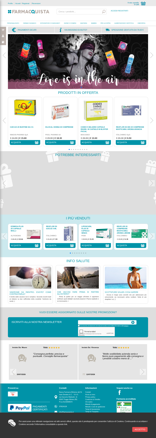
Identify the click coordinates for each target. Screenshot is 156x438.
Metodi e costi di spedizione (95, 407)
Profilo (10, 3)
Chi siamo (88, 402)
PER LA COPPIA (105, 23)
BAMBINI (94, 23)
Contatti (88, 392)
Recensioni (36, 3)
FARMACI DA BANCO (29, 23)
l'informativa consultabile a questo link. (51, 424)
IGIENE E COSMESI (70, 23)
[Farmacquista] (28, 11)
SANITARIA (83, 23)
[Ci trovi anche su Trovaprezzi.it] (13, 394)
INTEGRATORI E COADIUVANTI (50, 23)
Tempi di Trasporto (91, 412)
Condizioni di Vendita (92, 399)
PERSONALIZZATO (13, 23)
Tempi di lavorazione (92, 409)
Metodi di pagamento (92, 404)
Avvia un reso (90, 394)
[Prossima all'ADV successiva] (152, 55)
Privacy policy (90, 397)
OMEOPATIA (141, 23)
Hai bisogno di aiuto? (75, 30)
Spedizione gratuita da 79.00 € (127, 30)
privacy (126, 325)
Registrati (25, 3)
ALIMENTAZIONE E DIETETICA (124, 23)
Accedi (17, 3)
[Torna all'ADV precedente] (4, 55)
